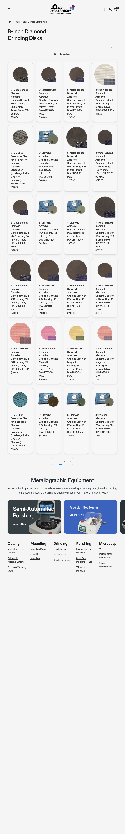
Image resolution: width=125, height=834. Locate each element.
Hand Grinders (60, 549)
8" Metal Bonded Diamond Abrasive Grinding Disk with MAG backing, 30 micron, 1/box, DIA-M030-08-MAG (20, 234)
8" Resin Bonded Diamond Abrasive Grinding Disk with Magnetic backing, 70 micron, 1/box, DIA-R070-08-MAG (48, 362)
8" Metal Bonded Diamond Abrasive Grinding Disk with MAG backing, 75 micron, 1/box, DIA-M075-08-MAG (48, 101)
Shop (18, 22)
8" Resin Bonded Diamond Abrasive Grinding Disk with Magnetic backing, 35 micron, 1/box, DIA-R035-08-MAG (76, 362)
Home (10, 22)
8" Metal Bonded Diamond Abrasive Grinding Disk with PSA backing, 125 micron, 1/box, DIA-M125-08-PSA (104, 234)
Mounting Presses (39, 549)
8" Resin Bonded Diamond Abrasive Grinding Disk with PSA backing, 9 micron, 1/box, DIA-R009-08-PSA (104, 100)
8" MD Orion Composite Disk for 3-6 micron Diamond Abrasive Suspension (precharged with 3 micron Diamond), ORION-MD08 (20, 430)
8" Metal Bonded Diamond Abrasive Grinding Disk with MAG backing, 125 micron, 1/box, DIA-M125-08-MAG (104, 164)
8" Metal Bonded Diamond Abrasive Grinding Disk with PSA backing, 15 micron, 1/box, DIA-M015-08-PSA (76, 297)
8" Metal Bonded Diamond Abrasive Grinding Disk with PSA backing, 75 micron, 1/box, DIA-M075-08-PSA (20, 297)
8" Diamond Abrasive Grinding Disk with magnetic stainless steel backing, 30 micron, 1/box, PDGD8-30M (48, 164)
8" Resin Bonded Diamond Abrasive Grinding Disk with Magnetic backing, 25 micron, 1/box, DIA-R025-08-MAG (104, 362)
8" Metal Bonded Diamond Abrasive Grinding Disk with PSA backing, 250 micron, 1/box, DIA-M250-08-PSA (76, 164)
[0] (114, 9)
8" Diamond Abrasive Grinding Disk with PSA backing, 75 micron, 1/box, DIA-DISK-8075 (76, 423)
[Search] (103, 9)
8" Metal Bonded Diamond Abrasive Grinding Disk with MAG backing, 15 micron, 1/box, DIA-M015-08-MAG (76, 101)
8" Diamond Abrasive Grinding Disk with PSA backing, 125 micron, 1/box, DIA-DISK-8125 (48, 231)
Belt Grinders (59, 554)
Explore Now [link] (19, 524)
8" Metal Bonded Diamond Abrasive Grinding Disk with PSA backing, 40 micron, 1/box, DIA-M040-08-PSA (48, 297)
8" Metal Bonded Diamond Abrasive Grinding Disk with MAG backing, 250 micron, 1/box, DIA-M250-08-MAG (20, 101)
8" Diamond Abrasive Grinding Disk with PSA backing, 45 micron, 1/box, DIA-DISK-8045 (76, 231)
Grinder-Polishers (61, 560)
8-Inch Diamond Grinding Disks (35, 22)
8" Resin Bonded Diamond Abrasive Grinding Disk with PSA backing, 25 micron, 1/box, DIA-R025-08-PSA (20, 358)
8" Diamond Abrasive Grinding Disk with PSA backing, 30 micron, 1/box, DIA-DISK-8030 (104, 423)
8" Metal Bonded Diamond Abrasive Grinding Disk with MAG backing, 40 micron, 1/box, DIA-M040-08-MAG (104, 297)
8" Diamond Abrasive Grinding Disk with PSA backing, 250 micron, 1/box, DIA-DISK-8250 (48, 423)
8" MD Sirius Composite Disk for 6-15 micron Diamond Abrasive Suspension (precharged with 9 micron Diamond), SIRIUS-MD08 (20, 168)
